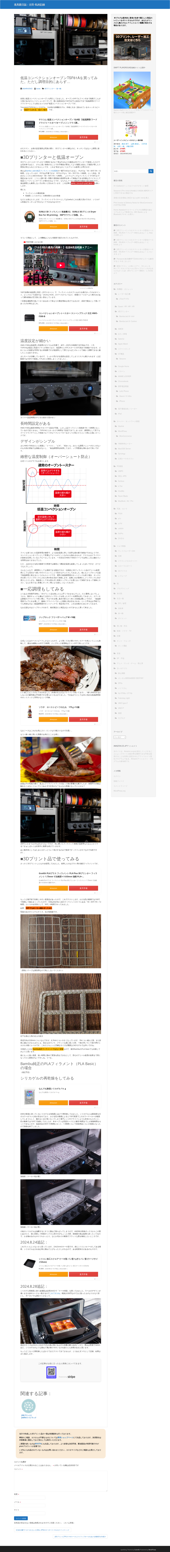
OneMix (121, 491)
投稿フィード (119, 781)
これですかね (55, 1293)
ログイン (117, 776)
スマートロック (124, 349)
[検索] (150, 171)
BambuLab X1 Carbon (128, 321)
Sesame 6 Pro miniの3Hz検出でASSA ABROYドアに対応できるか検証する (133, 191)
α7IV (120, 523)
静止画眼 (121, 673)
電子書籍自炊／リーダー (127, 408)
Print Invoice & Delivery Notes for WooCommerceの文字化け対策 (133, 203)
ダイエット (122, 618)
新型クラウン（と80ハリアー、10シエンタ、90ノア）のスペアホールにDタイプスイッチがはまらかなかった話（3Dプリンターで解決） (133, 268)
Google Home (123, 366)
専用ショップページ (65, 1437)
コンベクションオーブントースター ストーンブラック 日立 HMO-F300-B (68, 315)
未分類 (119, 593)
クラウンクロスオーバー (127, 561)
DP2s (120, 683)
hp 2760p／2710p (125, 693)
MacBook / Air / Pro (125, 501)
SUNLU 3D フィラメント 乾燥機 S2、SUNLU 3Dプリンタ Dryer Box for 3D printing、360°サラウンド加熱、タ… (67, 213)
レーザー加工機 (124, 294)
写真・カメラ (122, 508)
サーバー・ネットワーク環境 (128, 421)
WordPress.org (119, 790)
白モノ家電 (122, 334)
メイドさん (122, 688)
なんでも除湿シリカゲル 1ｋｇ (52, 1088)
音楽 (118, 653)
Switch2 (121, 339)
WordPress (122, 431)
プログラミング (123, 588)
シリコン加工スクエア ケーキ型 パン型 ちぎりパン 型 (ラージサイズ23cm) (68, 1260)
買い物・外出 (122, 626)
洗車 (120, 556)
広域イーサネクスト (126, 458)
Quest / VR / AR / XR (126, 306)
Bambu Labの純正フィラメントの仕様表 (42, 171)
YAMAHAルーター (125, 443)
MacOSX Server (124, 448)
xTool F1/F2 (124, 299)
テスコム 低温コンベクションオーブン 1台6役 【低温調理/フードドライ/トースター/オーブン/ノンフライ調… (68, 121)
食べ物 (58, 88)
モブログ (121, 718)
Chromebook (123, 381)
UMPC (120, 471)
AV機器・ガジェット (125, 289)
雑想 (120, 713)
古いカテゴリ (122, 668)
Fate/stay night (124, 698)
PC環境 (120, 466)
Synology (121, 453)
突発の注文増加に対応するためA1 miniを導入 (131, 197)
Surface (121, 481)
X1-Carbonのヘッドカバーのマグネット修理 (131, 185)
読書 (118, 636)
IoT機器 (121, 354)
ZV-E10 (121, 538)
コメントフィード (121, 786)
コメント (18, 1469)
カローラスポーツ (125, 566)
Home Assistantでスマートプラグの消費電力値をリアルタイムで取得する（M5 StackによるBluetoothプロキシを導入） (133, 211)
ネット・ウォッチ (124, 641)
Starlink (121, 426)
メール (17, 1502)
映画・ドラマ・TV (124, 631)
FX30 (120, 513)
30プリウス (122, 571)
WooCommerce (125, 436)
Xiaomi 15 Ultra (125, 396)
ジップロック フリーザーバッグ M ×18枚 (57, 617)
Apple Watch (123, 344)
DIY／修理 (122, 603)
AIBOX (120, 329)
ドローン (121, 371)
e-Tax (120, 486)
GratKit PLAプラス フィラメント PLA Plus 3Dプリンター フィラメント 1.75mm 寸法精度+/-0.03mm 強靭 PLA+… (68, 875)
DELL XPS (122, 476)
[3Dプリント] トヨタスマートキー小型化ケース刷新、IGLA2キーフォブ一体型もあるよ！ (133, 231)
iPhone (122, 401)
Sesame (122, 358)
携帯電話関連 (123, 386)
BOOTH (38, 1443)
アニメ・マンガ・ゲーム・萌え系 (130, 663)
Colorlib (137, 1550)
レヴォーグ (122, 576)
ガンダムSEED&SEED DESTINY (130, 678)
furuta (38, 88)
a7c (119, 518)
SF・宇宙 (120, 658)
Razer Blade (123, 496)
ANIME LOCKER (124, 376)
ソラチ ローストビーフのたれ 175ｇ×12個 (59, 707)
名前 (16, 1494)
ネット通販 (122, 645)
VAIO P (121, 708)
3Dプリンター (50, 88)
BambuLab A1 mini (126, 316)
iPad (120, 413)
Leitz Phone (124, 391)
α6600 (120, 528)
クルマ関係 (121, 546)
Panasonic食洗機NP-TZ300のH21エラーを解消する (133, 259)
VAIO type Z (123, 703)
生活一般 (120, 598)
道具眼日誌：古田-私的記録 (29, 4)
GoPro (120, 533)
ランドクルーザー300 (126, 551)
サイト (16, 1509)
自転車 (120, 608)
